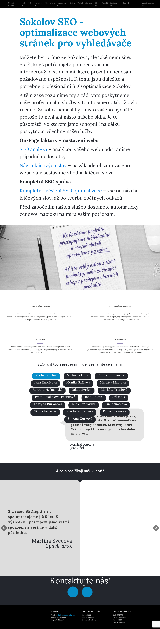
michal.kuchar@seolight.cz (66, 615)
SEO (23, 3)
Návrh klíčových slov (43, 165)
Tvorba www (62, 3)
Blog (124, 3)
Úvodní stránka (11, 4)
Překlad (80, 3)
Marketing (38, 3)
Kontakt (105, 3)
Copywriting (50, 3)
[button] (4, 528)
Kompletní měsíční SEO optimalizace (61, 190)
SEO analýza (33, 149)
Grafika (72, 3)
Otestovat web (113, 4)
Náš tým (95, 4)
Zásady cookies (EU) (148, 4)
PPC (29, 3)
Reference (88, 3)
